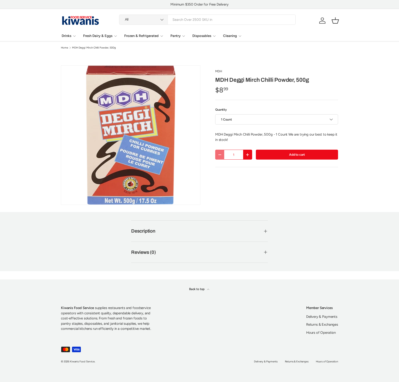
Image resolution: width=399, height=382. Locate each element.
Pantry (175, 36)
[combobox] (207, 19)
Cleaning (230, 36)
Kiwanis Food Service (82, 361)
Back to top (197, 289)
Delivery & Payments (321, 317)
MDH (218, 71)
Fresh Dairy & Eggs (97, 36)
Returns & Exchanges (322, 324)
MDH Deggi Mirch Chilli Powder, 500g (94, 47)
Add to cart (297, 154)
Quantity (221, 109)
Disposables (201, 36)
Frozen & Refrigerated (141, 36)
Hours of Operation (321, 332)
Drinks (66, 36)
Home (64, 47)
